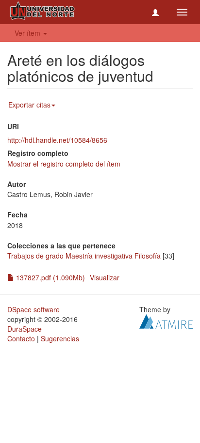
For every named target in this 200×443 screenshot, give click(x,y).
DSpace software (33, 309)
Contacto (21, 338)
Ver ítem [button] (28, 33)
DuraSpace (24, 329)
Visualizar (104, 277)
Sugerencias (60, 338)
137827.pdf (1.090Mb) (49, 277)
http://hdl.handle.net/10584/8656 (57, 140)
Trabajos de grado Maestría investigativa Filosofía (84, 255)
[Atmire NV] (166, 320)
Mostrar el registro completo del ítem (63, 163)
